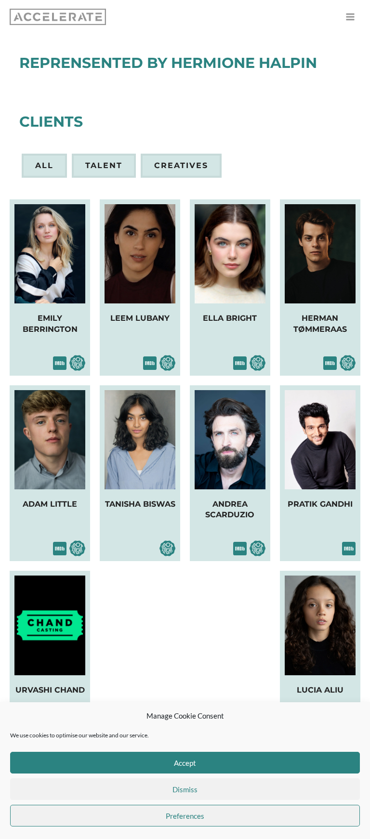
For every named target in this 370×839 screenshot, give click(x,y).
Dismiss (185, 789)
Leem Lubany (140, 318)
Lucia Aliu (320, 690)
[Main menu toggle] (350, 17)
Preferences (185, 816)
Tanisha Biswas (140, 504)
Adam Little (50, 504)
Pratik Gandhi (320, 504)
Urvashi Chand (50, 690)
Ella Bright (230, 318)
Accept (185, 763)
